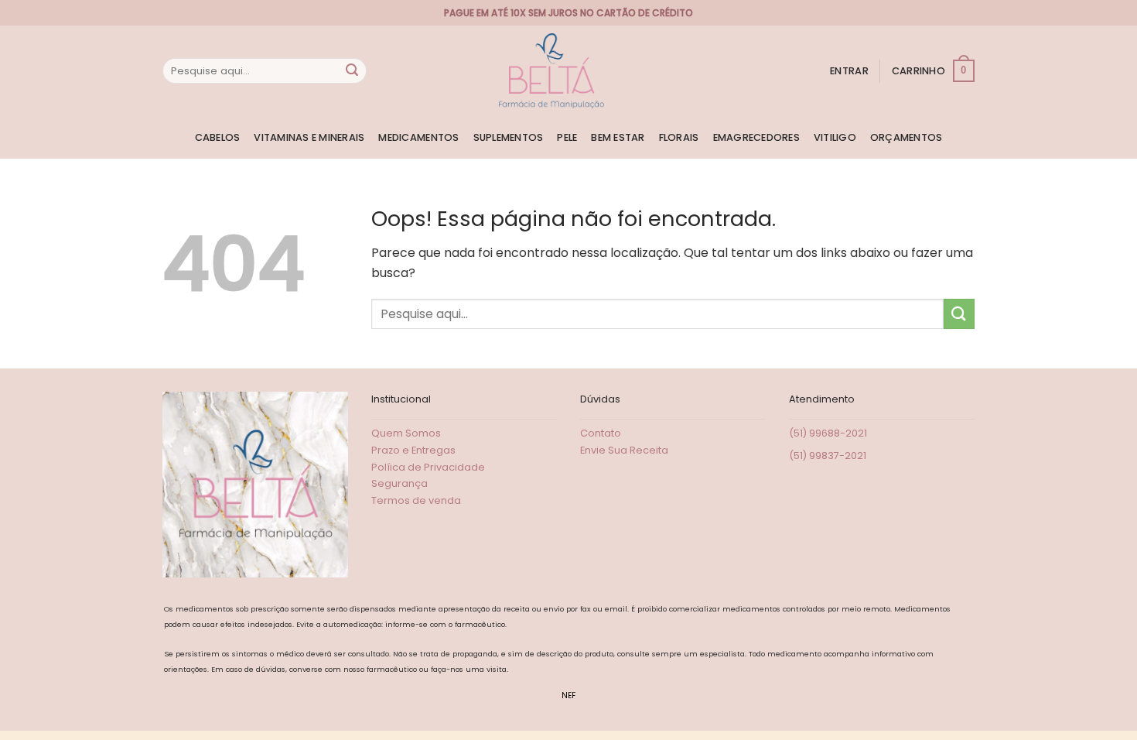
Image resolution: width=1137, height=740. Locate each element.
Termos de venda (416, 500)
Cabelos (218, 137)
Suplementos (508, 137)
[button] (849, 71)
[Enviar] (352, 71)
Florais (679, 137)
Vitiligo (835, 137)
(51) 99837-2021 (827, 455)
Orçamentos (906, 137)
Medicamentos (418, 137)
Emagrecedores (756, 137)
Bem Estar (617, 137)
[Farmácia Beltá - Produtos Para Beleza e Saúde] (551, 71)
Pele (567, 137)
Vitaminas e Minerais (309, 137)
